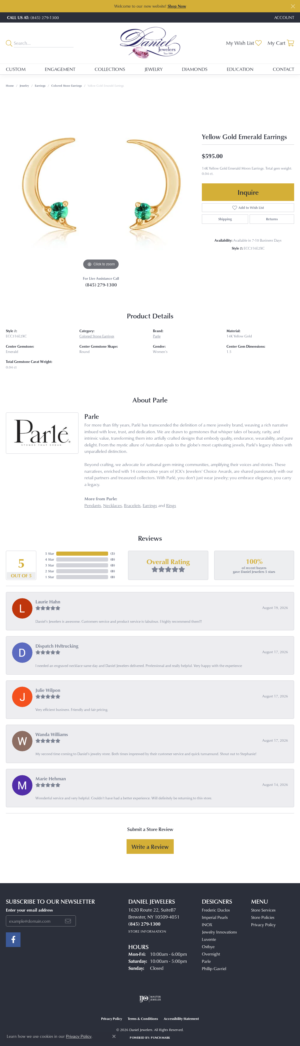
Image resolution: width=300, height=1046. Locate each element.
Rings (171, 505)
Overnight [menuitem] (211, 954)
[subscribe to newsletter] (68, 921)
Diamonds (194, 69)
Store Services (263, 910)
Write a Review (150, 846)
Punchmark (160, 1037)
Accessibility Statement (181, 1018)
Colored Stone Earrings (66, 85)
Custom (15, 69)
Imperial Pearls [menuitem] (215, 917)
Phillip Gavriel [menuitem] (214, 968)
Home (10, 85)
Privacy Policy (263, 925)
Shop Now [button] (177, 6)
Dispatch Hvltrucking (57, 646)
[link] (32, 17)
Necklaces (112, 505)
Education (240, 69)
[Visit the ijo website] (150, 998)
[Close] (292, 6)
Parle (157, 336)
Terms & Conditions (143, 1018)
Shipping (225, 218)
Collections (110, 69)
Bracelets (132, 505)
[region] (101, 183)
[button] (283, 17)
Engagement (60, 69)
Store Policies (262, 917)
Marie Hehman (50, 778)
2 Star (49, 571)
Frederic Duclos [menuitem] (216, 910)
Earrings (40, 85)
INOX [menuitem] (207, 925)
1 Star (49, 576)
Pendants (92, 505)
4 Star (49, 559)
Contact (283, 69)
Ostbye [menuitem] (208, 946)
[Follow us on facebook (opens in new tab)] (13, 939)
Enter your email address (29, 910)
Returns (272, 218)
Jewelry (153, 69)
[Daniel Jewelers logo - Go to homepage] (150, 43)
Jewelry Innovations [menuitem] (219, 932)
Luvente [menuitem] (209, 939)
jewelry (24, 85)
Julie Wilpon (47, 690)
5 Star (49, 553)
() (112, 553)
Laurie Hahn (47, 601)
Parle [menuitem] (206, 961)
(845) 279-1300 (101, 284)
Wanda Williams (51, 734)
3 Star (49, 565)
